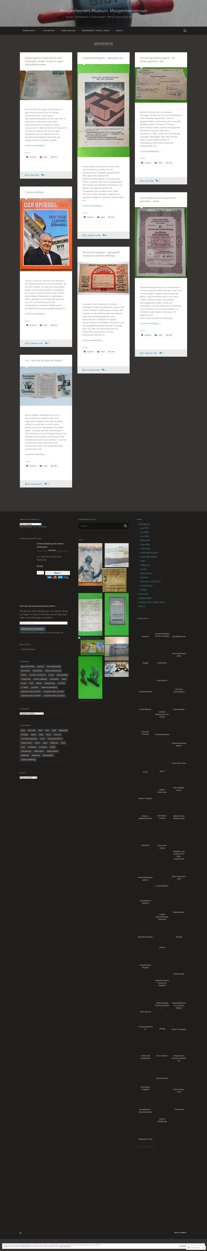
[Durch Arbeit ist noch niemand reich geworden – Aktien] (161, 242)
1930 (40, 730)
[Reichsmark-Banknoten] (117, 649)
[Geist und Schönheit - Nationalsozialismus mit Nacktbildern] (90, 564)
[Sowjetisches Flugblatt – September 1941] (103, 110)
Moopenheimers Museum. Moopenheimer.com (103, 10)
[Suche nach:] (103, 526)
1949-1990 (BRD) (149, 557)
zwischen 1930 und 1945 (53, 691)
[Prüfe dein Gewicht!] (89, 638)
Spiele (38, 683)
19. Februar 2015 (35, 343)
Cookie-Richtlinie (65, 1246)
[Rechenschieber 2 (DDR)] (117, 555)
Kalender (54, 743)
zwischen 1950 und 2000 (54, 696)
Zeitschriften (48, 755)
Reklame (145, 565)
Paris (63, 743)
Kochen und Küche (37, 675)
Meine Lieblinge (40, 679)
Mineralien (54, 679)
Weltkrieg (25, 755)
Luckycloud (25, 679)
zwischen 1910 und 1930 (30, 691)
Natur (64, 679)
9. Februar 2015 (150, 353)
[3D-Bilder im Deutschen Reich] (117, 669)
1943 (54, 730)
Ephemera (25, 671)
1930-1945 (145, 548)
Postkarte (32, 747)
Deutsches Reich (55, 739)
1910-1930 (145, 544)
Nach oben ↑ (180, 1232)
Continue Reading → (35, 145)
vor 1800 (24, 687)
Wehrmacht (39, 751)
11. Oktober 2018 (92, 235)
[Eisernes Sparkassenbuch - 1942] (117, 614)
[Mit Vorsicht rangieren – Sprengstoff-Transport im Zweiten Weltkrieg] (103, 278)
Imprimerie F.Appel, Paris (95, 31)
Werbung (36, 755)
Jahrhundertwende (53, 671)
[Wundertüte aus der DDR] (92, 648)
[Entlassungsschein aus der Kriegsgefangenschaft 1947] (90, 614)
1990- (143, 561)
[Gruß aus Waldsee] (46, 234)
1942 (47, 730)
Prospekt (43, 747)
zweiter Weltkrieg (28, 759)
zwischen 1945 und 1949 (31, 696)
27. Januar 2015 (92, 370)
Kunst (51, 675)
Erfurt (37, 743)
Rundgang (28, 31)
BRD (41, 735)
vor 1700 (61, 683)
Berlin (33, 735)
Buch (48, 735)
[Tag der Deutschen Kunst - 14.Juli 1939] (90, 677)
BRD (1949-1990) (27, 666)
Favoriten (49, 31)
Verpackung (50, 683)
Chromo (57, 735)
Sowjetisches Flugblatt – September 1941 (103, 58)
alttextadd (63, 730)
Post (31, 683)
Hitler (45, 743)
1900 (23, 730)
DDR (42, 739)
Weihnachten (52, 751)
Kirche (23, 675)
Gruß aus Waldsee (34, 192)
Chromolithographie (29, 739)
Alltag (144, 589)
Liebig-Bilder (68, 31)
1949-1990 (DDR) (149, 552)
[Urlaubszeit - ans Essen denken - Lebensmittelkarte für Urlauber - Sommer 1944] (114, 580)
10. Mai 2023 (33, 175)
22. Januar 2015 (35, 484)
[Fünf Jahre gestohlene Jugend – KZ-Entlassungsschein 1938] (161, 85)
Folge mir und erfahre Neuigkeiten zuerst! (37, 606)
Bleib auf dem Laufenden (33, 629)
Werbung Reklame (49, 687)
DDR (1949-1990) (53, 666)
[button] (145, 630)
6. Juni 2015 (148, 181)
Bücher (41, 666)
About (119, 31)
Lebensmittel (62, 675)
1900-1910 (145, 540)
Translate (42, 526)
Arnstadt (24, 735)
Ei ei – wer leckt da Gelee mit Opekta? (44, 360)
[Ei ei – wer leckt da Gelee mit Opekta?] (46, 386)
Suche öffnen (185, 31)
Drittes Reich (26, 743)
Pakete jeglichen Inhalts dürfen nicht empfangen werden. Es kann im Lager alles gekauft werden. (44, 61)
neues (23, 683)
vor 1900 (34, 687)
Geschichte (37, 671)
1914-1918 (31, 730)
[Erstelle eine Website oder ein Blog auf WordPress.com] (20, 1233)
